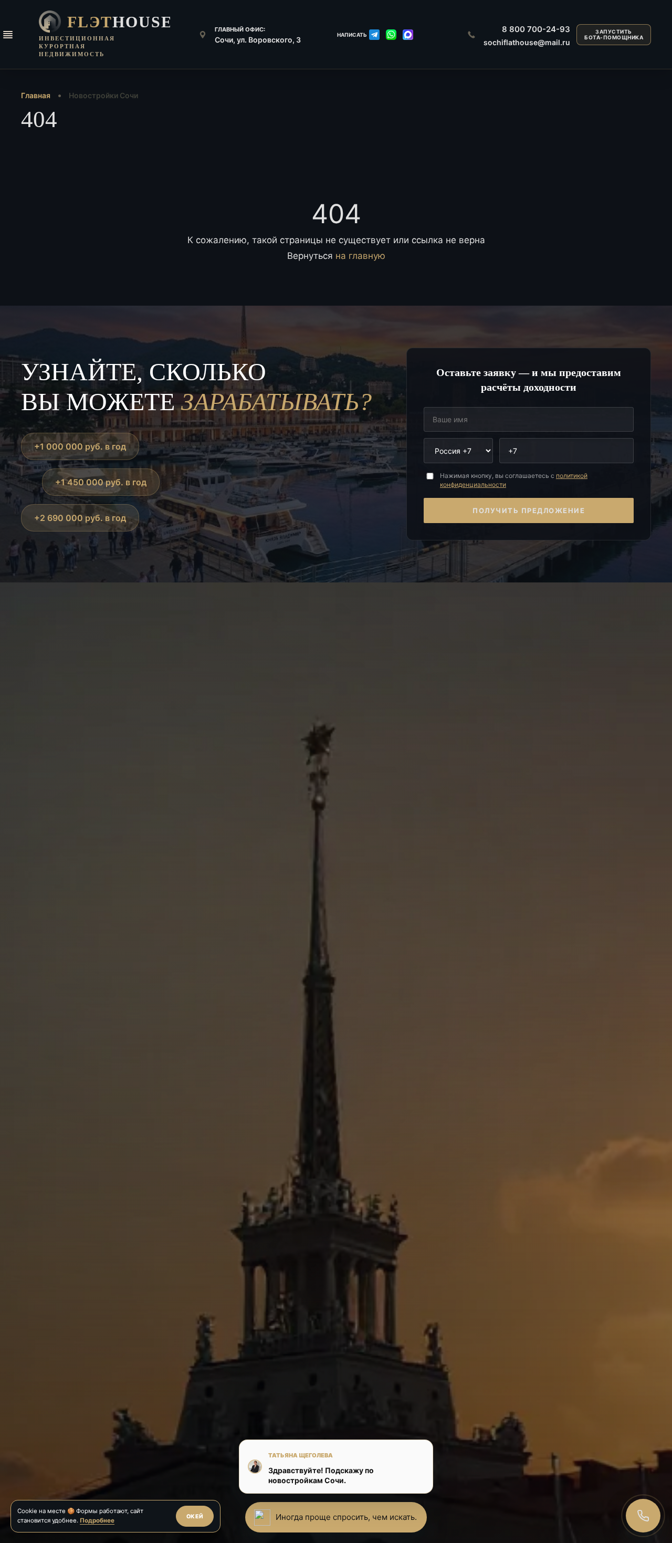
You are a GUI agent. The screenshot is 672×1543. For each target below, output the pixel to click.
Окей (195, 1516)
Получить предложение (528, 510)
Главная (35, 95)
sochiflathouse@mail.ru (527, 42)
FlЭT (120, 21)
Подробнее (97, 1520)
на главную (360, 256)
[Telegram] (374, 34)
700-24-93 (536, 29)
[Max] (408, 34)
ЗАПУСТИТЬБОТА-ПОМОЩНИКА (613, 34)
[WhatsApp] (391, 34)
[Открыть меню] (8, 35)
